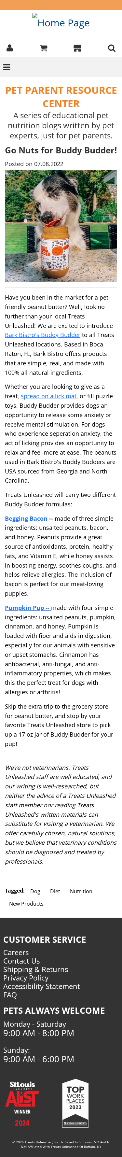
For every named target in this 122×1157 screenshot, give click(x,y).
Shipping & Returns (35, 969)
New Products (26, 903)
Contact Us (21, 961)
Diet (55, 891)
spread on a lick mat (48, 396)
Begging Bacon (27, 518)
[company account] (10, 47)
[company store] (77, 47)
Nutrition (81, 891)
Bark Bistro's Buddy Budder (42, 335)
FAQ (10, 994)
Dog (35, 891)
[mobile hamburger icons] (111, 47)
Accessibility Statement (41, 986)
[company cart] (43, 47)
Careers (16, 952)
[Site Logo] (61, 22)
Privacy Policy (25, 977)
